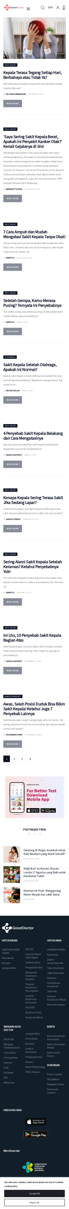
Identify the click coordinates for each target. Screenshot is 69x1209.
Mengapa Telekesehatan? (12, 1046)
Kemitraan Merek (34, 1017)
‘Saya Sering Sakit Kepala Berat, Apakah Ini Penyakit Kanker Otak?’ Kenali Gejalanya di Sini (32, 141)
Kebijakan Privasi (55, 1084)
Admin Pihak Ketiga (35, 1067)
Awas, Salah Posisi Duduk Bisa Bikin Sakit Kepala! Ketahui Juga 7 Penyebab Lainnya (34, 708)
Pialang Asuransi (33, 1057)
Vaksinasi (51, 978)
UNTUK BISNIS (9, 940)
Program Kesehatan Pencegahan (31, 987)
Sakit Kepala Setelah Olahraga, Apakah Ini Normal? (30, 367)
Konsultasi (52, 954)
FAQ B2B (29, 1007)
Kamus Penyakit (13, 696)
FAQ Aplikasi (53, 1079)
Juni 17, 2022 (22, 322)
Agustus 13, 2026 (31, 858)
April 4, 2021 (27, 390)
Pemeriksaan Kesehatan (53, 984)
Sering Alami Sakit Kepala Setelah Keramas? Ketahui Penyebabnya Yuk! (32, 566)
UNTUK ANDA (54, 940)
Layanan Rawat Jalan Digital (33, 956)
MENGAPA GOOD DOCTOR (12, 1028)
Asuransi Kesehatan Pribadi (56, 998)
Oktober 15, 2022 (32, 189)
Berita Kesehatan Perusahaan (56, 1037)
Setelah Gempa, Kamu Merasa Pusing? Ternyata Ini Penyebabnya (32, 303)
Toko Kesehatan (55, 968)
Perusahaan (8, 958)
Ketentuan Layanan (52, 1091)
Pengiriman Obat (34, 967)
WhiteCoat (9, 1082)
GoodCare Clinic (33, 1012)
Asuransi (6, 963)
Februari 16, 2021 (30, 519)
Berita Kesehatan (56, 1004)
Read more (13, 103)
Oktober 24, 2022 (36, 94)
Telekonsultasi (32, 962)
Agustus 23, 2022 (24, 257)
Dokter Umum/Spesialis (55, 961)
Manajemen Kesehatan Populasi (31, 976)
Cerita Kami (9, 1052)
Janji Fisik (52, 991)
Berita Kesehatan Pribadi (56, 1046)
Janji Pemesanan (55, 973)
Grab (6, 1067)
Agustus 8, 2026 (30, 881)
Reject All (34, 1202)
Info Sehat (10, 65)
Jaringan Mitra (9, 968)
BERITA (51, 1026)
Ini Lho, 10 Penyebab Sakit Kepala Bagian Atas (32, 637)
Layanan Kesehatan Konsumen (31, 999)
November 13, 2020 (33, 734)
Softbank (8, 1072)
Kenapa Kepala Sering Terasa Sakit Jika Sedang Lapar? (33, 500)
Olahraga (10, 357)
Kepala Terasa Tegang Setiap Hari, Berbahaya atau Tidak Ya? (32, 75)
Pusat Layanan (54, 1074)
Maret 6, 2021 (30, 455)
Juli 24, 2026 (28, 899)
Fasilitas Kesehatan (31, 1050)
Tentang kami (11, 1057)
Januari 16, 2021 (24, 592)
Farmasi (29, 1062)
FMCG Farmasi (32, 1072)
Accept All (34, 1193)
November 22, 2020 (32, 661)
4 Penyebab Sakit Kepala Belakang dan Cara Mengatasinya (33, 435)
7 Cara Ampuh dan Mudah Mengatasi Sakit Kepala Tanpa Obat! (34, 234)
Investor (8, 1062)
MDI (6, 1077)
